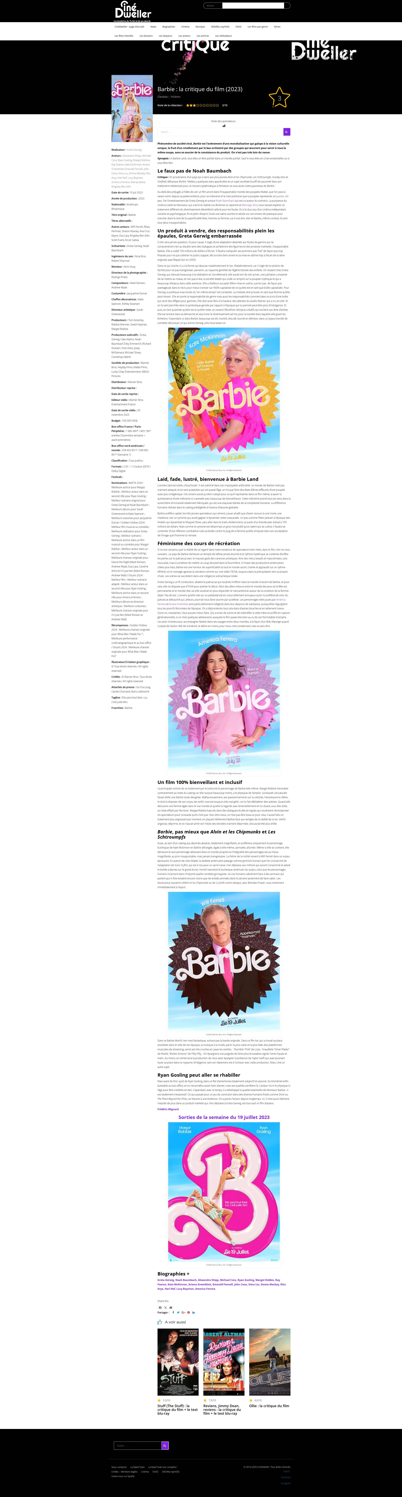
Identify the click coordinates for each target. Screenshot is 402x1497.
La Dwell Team (137, 1467)
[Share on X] (165, 1307)
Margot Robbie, (141, 160)
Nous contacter (119, 1467)
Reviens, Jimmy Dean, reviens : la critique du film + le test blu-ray (222, 1409)
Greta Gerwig (134, 149)
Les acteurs (184, 35)
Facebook (286, 1477)
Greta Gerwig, (166, 1280)
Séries (277, 26)
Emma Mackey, (137, 173)
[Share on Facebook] (160, 1307)
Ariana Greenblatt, (200, 1284)
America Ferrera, (121, 182)
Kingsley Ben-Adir (121, 186)
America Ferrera (205, 1289)
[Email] (170, 1307)
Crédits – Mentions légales (124, 1471)
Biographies (169, 26)
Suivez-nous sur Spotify (122, 1476)
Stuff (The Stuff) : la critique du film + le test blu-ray (178, 1409)
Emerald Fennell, (134, 169)
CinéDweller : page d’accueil (129, 26)
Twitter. (287, 1471)
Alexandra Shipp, (132, 155)
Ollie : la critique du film (269, 1405)
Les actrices (203, 35)
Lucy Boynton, (135, 177)
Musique (200, 26)
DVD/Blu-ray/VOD (220, 26)
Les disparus (165, 35)
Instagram (286, 1483)
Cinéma (185, 26)
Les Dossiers (146, 35)
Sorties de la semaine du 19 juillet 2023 (224, 1117)
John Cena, (241, 1284)
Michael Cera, (229, 1280)
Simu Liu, (123, 173)
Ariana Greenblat (178, 604)
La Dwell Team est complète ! (162, 1467)
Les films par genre (258, 26)
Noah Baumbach (225, 200)
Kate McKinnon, (134, 164)
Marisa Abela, (138, 182)
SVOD (238, 26)
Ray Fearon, (118, 164)
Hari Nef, (122, 177)
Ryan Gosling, (125, 160)
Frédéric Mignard (168, 1109)
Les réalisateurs (223, 35)
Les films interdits (124, 35)
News (153, 26)
